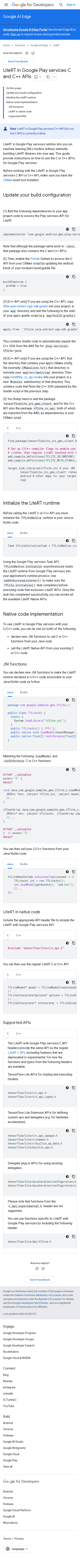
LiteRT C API (16, 1052)
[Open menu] (6, 4)
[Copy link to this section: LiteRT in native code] (44, 912)
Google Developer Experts (19, 1345)
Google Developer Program (19, 1333)
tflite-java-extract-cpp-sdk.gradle (25, 306)
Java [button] (10, 533)
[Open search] (61, 4)
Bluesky (8, 1381)
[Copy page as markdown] (48, 77)
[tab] (7, 428)
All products (10, 1522)
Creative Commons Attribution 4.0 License (37, 1295)
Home (6, 45)
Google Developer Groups (18, 1339)
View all (7, 1466)
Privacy (19, 1538)
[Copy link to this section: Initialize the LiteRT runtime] (64, 503)
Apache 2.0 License (50, 1299)
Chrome (8, 1429)
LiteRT (56, 45)
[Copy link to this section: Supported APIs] (35, 1023)
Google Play (10, 1460)
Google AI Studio (13, 1441)
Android (8, 1423)
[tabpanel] (40, 461)
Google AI (9, 1516)
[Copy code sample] (74, 229)
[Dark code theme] (67, 229)
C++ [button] (18, 428)
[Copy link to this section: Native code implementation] (67, 614)
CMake (8, 180)
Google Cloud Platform (17, 1510)
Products (20, 45)
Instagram (9, 1387)
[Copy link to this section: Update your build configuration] (7, 201)
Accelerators (11, 1351)
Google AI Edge (17, 16)
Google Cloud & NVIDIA (16, 1358)
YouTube (8, 1406)
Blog (6, 1374)
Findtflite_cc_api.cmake (26, 377)
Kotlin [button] (24, 533)
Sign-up (15, 34)
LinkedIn (8, 1393)
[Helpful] (27, 53)
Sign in (71, 4)
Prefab (35, 259)
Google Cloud (11, 1454)
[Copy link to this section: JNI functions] (31, 664)
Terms (7, 1538)
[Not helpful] (33, 53)
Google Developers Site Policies (30, 1302)
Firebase (8, 1435)
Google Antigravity (14, 1447)
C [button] (8, 428)
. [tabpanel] (42, 1146)
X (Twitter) (9, 1399)
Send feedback (18, 61)
